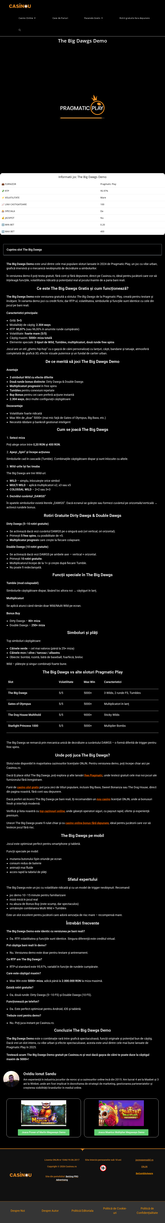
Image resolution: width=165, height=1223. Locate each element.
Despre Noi (18, 1210)
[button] (156, 249)
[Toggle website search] (20, 30)
